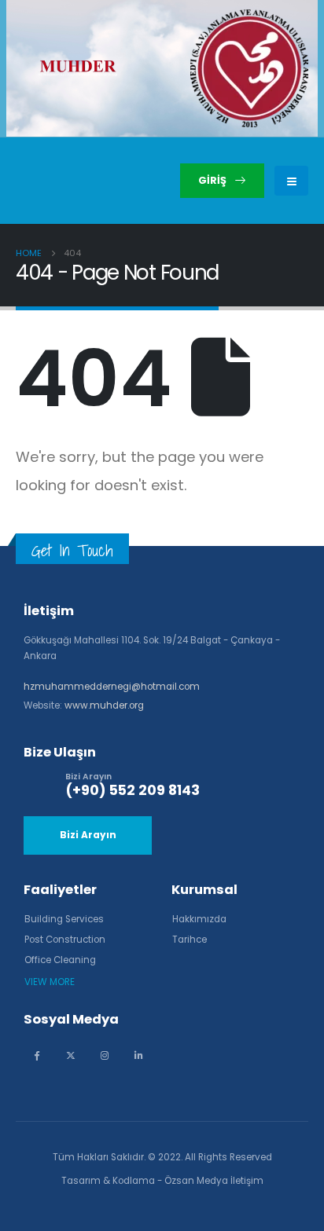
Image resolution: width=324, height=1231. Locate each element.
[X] (70, 1055)
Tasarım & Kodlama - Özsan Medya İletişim (162, 1180)
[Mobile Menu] (291, 181)
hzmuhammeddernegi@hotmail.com (112, 686)
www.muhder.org (104, 705)
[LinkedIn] (138, 1055)
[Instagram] (104, 1055)
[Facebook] (37, 1055)
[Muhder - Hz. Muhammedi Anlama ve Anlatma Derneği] (78, 68)
